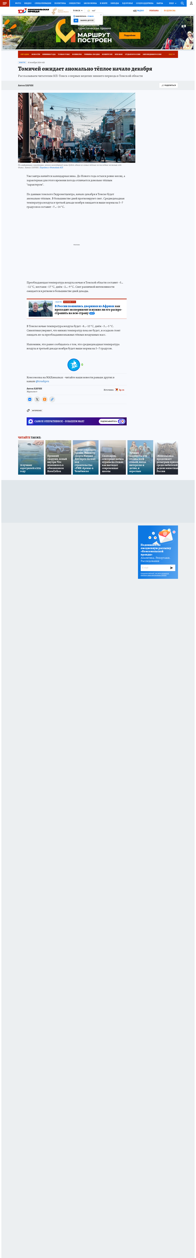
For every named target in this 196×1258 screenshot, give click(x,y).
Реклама (154, 10)
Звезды (115, 3)
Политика (60, 3)
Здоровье (127, 3)
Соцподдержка (144, 3)
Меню (4, 3)
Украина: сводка (92, 54)
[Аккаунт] (191, 3)
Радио (140, 10)
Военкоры (77, 54)
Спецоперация (43, 3)
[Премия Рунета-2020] (59, 10)
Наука (160, 3)
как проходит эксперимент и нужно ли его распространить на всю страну (88, 309)
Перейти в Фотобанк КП (51, 167)
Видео (27, 3)
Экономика (90, 3)
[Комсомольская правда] (33, 10)
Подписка (169, 10)
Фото (18, 3)
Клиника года (48, 54)
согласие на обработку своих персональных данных (155, 574)
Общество (75, 3)
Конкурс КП (107, 54)
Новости (36, 54)
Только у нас (64, 54)
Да (76, 20)
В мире (103, 3)
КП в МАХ (119, 54)
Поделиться (170, 85)
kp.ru (121, 389)
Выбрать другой (87, 20)
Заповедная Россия (152, 54)
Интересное (37, 411)
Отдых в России (132, 54)
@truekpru (42, 381)
